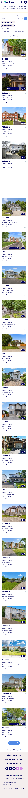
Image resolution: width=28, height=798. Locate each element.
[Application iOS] (17, 768)
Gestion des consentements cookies (14, 788)
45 (24, 315)
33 (24, 656)
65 (24, 724)
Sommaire (8, 31)
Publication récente (20, 31)
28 (24, 55)
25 (24, 349)
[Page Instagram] (6, 768)
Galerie (1, 31)
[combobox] (14, 15)
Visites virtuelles (12, 89)
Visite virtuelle (13, 247)
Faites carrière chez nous (14, 759)
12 (24, 157)
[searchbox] (13, 15)
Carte (4, 31)
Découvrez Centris (14, 755)
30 (24, 88)
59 (24, 213)
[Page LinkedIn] (14, 768)
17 (24, 520)
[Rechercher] (21, 2)
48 (24, 281)
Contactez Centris (14, 763)
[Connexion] (25, 2)
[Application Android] (21, 768)
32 (24, 451)
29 (24, 383)
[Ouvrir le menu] (1, 2)
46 (24, 247)
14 (24, 690)
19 (24, 588)
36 (24, 486)
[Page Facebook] (10, 768)
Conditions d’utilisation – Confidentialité (10, 783)
